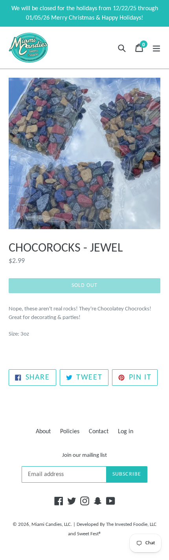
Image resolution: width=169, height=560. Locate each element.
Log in (125, 432)
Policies (69, 432)
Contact (98, 432)
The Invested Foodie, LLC (131, 524)
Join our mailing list (84, 455)
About (43, 432)
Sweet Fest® (89, 533)
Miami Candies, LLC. (51, 524)
